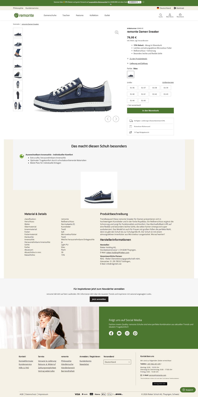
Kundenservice (32, 8)
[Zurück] (108, 119)
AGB (21, 394)
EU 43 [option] (166, 94)
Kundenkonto (85, 361)
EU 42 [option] (155, 94)
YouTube (119, 333)
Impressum (43, 394)
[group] (151, 91)
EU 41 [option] (143, 94)
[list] (72, 76)
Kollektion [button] (94, 15)
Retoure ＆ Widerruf (47, 364)
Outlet (107, 15)
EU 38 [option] (155, 88)
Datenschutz (30, 394)
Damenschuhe (50, 15)
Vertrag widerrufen (46, 371)
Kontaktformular (26, 361)
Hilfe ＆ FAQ (24, 367)
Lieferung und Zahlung (139, 63)
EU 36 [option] (132, 88)
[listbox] (150, 94)
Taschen (66, 15)
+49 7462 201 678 (153, 364)
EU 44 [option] (132, 100)
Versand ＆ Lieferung (47, 361)
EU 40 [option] (132, 94)
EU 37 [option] (143, 88)
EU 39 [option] (166, 88)
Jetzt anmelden (99, 299)
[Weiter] (116, 119)
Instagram (127, 333)
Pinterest (135, 333)
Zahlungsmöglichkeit (47, 367)
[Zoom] (116, 32)
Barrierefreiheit (67, 371)
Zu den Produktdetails (138, 59)
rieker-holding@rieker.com (117, 252)
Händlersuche (67, 364)
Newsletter (84, 364)
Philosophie (18, 8)
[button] (161, 15)
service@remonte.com (157, 375)
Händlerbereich (68, 367)
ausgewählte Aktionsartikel (98, 2)
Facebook (111, 333)
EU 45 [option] (143, 100)
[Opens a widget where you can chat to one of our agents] (188, 390)
